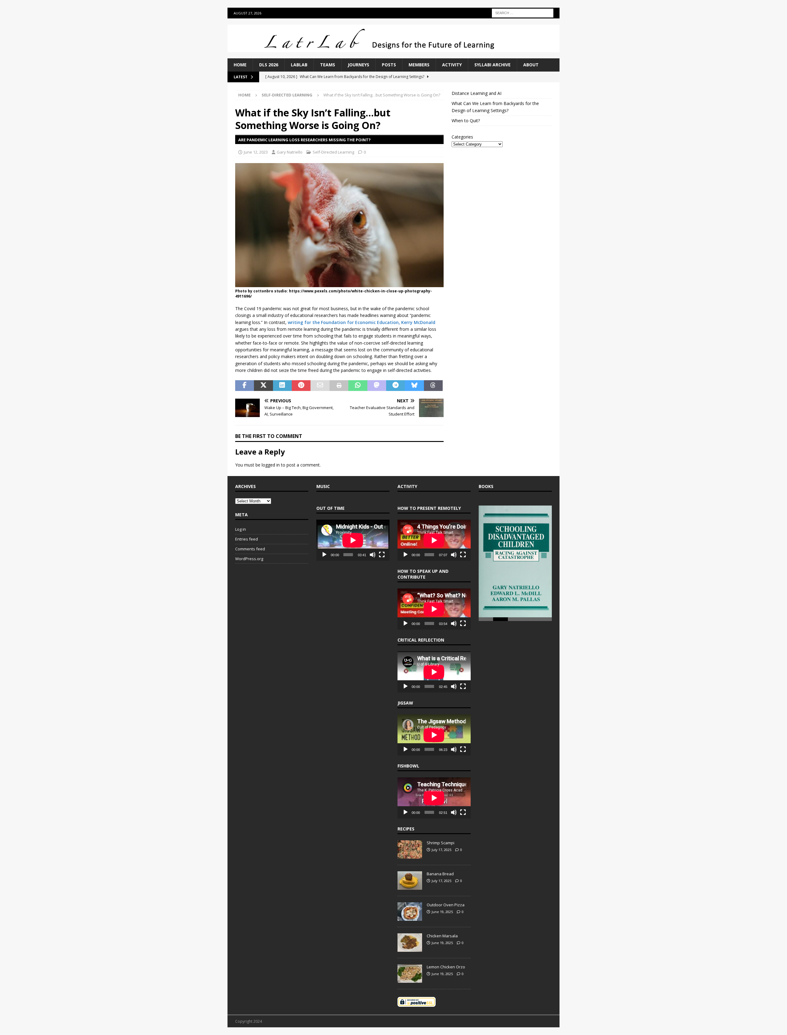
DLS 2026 (268, 65)
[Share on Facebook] (244, 385)
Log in (240, 529)
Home (240, 65)
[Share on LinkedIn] (282, 385)
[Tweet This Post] (263, 385)
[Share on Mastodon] (376, 385)
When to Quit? (466, 120)
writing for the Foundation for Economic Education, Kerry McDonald (361, 322)
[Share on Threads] (433, 385)
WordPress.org (249, 558)
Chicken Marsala (442, 936)
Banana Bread (440, 874)
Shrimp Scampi (440, 843)
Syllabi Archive (492, 65)
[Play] (324, 555)
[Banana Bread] (409, 880)
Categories (462, 137)
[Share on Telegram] (395, 385)
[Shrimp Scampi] (409, 849)
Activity (452, 65)
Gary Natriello (290, 152)
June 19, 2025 (442, 911)
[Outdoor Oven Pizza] (409, 911)
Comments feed (250, 549)
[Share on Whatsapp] (357, 385)
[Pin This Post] (301, 385)
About (531, 65)
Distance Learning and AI (476, 93)
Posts (389, 65)
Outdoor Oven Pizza (446, 905)
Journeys (358, 65)
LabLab (299, 65)
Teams (327, 65)
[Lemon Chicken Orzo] (409, 973)
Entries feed (246, 539)
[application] (353, 540)
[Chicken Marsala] (409, 942)
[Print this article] (339, 385)
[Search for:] (522, 12)
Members (419, 65)
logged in (271, 465)
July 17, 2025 (441, 849)
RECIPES (405, 829)
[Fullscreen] (382, 555)
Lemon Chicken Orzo (446, 967)
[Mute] (373, 555)
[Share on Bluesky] (414, 385)
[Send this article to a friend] (319, 385)
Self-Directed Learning (333, 152)
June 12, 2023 (256, 152)
